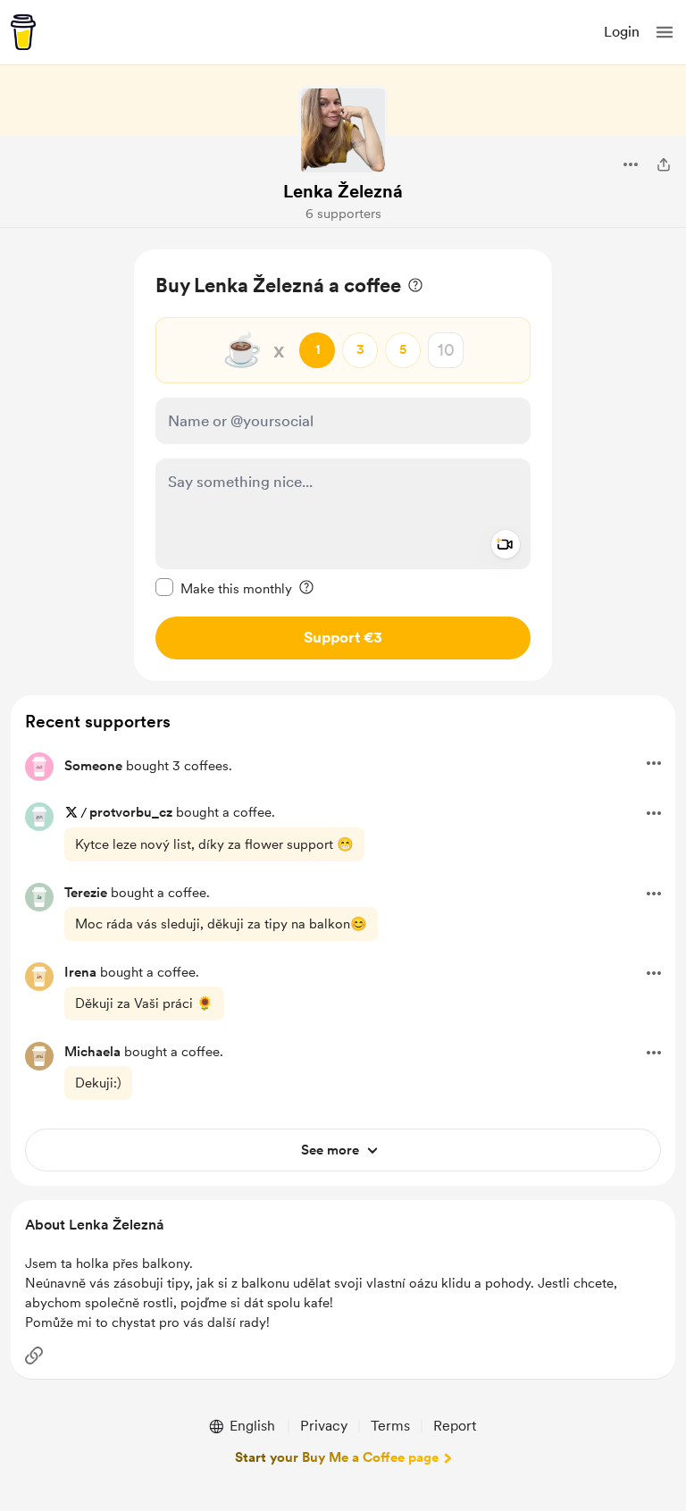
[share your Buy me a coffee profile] (664, 164)
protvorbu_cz (130, 812)
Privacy (323, 1425)
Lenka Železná (343, 191)
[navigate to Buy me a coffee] (23, 32)
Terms (390, 1425)
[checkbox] (223, 588)
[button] (664, 32)
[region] (343, 465)
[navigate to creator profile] (343, 130)
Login (622, 31)
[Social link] (34, 1355)
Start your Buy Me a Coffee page (337, 1457)
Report (454, 1425)
